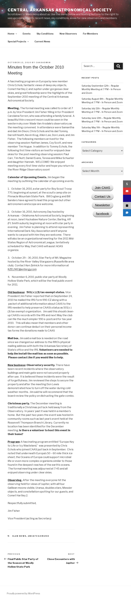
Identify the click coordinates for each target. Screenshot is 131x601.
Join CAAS (102, 187)
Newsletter (102, 205)
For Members (90, 33)
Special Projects (17, 41)
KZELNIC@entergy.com (22, 269)
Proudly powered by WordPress (23, 593)
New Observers (68, 33)
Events (27, 33)
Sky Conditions (45, 33)
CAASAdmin (43, 62)
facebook (102, 214)
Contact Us (102, 196)
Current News (42, 41)
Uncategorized (38, 536)
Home (11, 33)
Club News (19, 536)
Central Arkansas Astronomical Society (60, 10)
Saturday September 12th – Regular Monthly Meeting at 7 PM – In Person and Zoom (101, 89)
